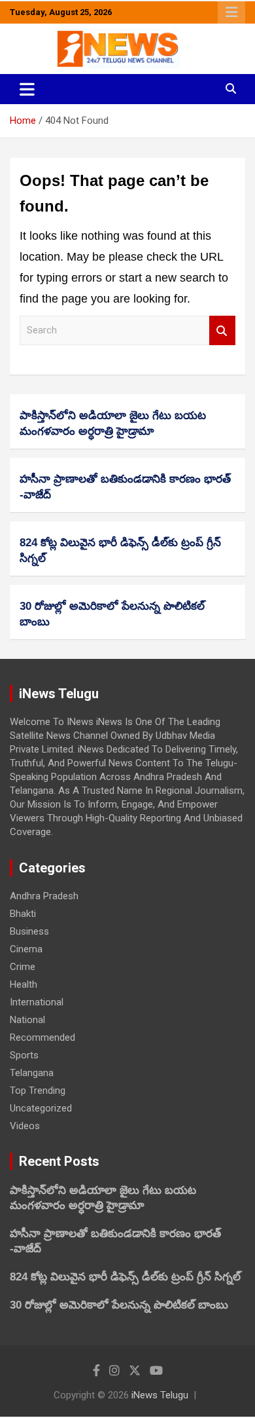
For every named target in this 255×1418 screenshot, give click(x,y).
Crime (22, 967)
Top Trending (37, 1090)
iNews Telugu (159, 1395)
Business (29, 931)
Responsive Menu (231, 12)
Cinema (26, 949)
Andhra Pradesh (44, 896)
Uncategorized (41, 1108)
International (36, 1002)
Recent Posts (59, 1161)
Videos (25, 1126)
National (27, 1020)
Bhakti (23, 914)
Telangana (32, 1073)
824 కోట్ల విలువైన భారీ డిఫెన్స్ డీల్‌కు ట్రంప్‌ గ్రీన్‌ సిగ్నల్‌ (125, 1277)
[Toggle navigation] (27, 89)
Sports (24, 1055)
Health (23, 984)
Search (222, 330)
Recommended (42, 1037)
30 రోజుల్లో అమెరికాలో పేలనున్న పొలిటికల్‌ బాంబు (119, 1305)
